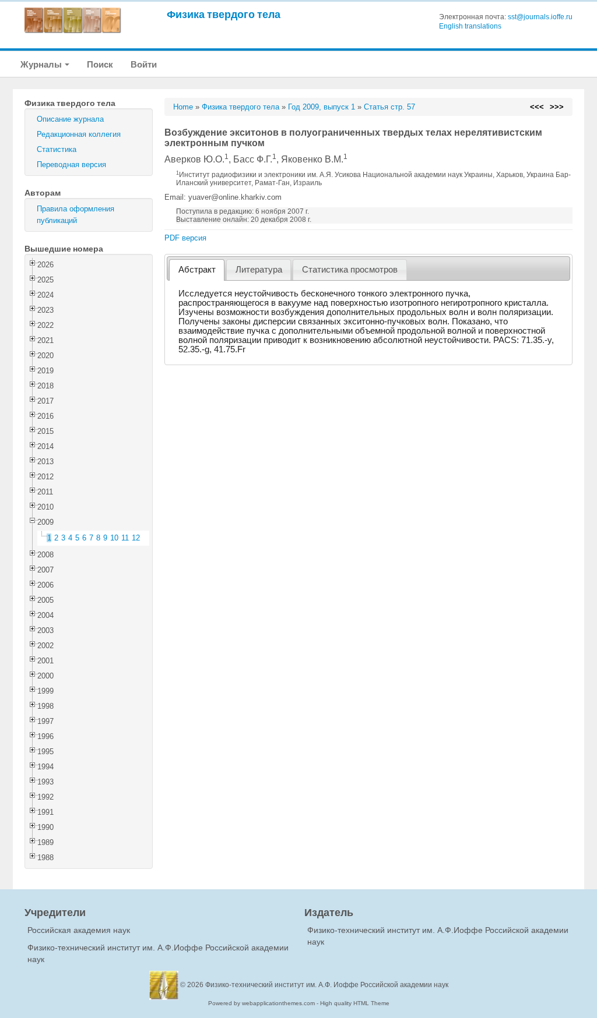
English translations (470, 26)
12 (136, 537)
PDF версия (185, 238)
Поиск (100, 64)
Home (183, 106)
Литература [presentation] (259, 269)
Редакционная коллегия (79, 134)
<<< (537, 106)
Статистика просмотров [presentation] (350, 269)
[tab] (196, 270)
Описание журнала (70, 119)
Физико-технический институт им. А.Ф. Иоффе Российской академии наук (326, 985)
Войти (144, 64)
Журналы (42, 64)
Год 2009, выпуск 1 (321, 106)
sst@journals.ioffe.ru (540, 17)
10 (114, 537)
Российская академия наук (78, 930)
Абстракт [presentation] (197, 269)
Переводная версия (71, 164)
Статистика (56, 149)
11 (125, 537)
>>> (557, 106)
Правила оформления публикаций (75, 214)
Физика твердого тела (223, 14)
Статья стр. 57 (389, 106)
